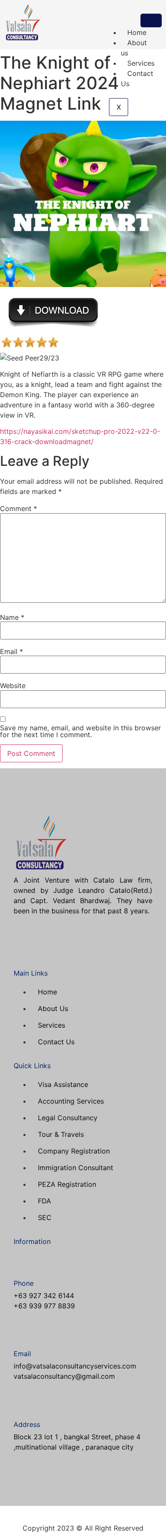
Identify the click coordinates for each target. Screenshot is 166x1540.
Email (11, 651)
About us (134, 47)
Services (141, 63)
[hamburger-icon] (151, 20)
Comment (18, 508)
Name (12, 617)
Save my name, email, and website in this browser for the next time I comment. (80, 731)
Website (13, 685)
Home (136, 32)
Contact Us (137, 78)
